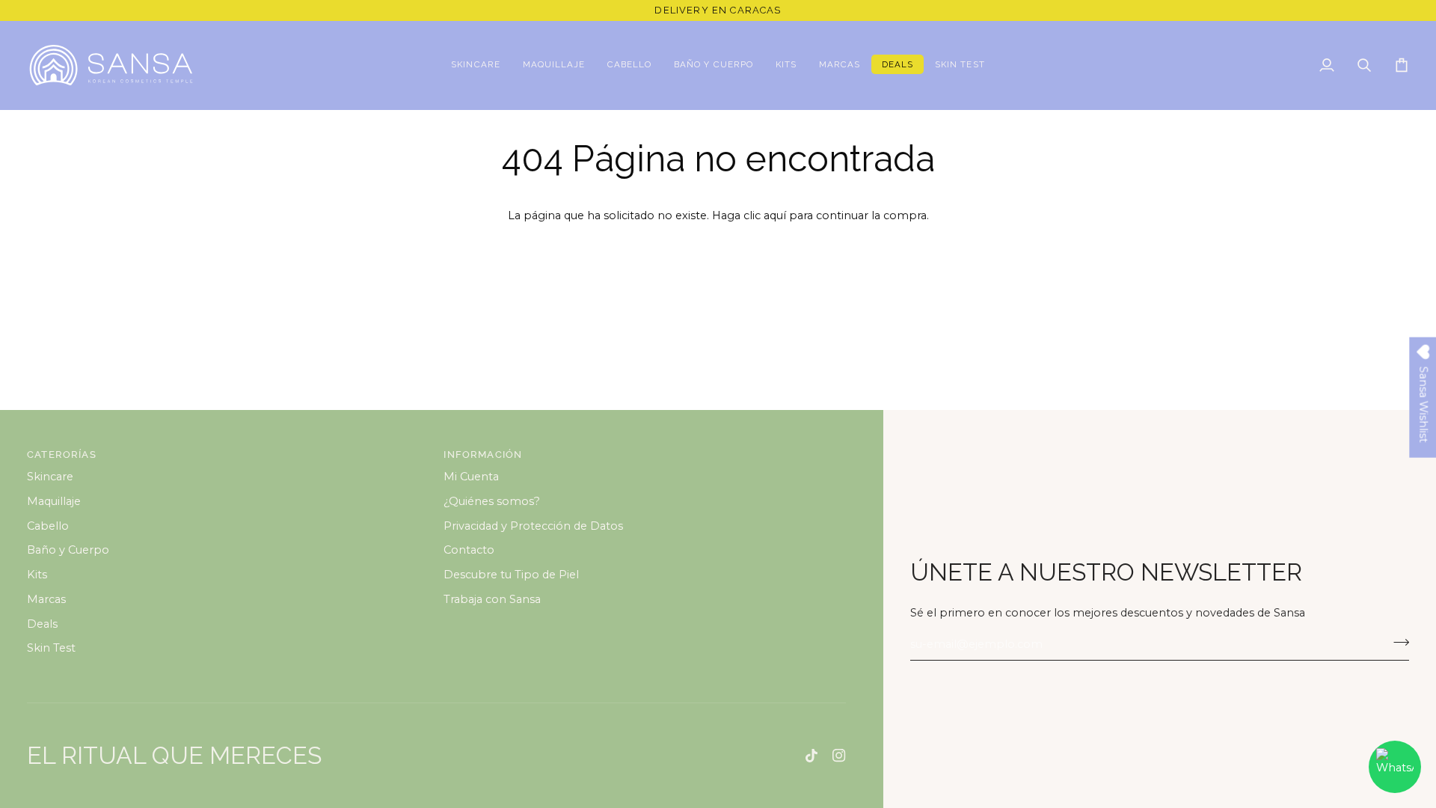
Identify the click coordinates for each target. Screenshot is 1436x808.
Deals (42, 624)
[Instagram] (839, 755)
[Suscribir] (1396, 643)
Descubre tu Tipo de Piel (511, 574)
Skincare (50, 476)
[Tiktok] (811, 755)
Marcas (46, 599)
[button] (475, 65)
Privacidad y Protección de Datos (533, 526)
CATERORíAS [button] (61, 454)
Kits (37, 574)
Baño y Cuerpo (68, 550)
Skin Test (51, 648)
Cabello (48, 526)
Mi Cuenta (471, 476)
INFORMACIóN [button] (483, 454)
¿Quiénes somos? (492, 501)
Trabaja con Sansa (492, 599)
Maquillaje (54, 501)
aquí (775, 215)
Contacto (469, 550)
